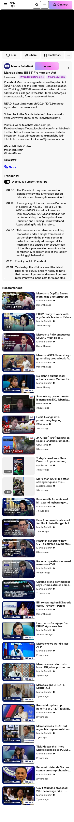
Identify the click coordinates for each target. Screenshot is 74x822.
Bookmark (54, 55)
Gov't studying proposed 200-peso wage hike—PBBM (51, 789)
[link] (18, 66)
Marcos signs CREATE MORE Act (50, 686)
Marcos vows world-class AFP (52, 645)
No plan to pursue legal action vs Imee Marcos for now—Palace (52, 377)
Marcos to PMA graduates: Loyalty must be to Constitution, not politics (53, 336)
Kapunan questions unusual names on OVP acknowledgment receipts (53, 563)
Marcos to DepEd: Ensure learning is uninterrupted (52, 295)
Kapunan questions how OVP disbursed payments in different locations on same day (54, 542)
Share (33, 55)
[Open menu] (5, 5)
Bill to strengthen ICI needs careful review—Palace (53, 604)
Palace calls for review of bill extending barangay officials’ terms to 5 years (52, 501)
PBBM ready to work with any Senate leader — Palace (53, 316)
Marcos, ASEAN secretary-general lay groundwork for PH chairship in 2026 (53, 357)
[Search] (37, 5)
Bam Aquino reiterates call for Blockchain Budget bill (53, 522)
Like (14, 55)
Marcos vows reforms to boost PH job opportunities (53, 666)
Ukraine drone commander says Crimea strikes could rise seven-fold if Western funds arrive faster (53, 583)
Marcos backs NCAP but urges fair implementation (52, 728)
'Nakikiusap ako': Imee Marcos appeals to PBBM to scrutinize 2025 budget (53, 748)
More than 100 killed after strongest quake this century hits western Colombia (52, 480)
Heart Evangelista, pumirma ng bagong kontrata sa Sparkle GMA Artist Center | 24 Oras (52, 419)
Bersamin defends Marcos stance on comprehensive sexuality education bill (52, 769)
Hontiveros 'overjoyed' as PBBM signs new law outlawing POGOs (52, 625)
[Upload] (45, 5)
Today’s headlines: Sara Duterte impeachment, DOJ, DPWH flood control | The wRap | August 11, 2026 (53, 460)
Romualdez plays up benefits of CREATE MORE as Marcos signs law (53, 707)
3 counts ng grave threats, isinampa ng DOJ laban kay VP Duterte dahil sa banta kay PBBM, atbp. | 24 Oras (53, 398)
